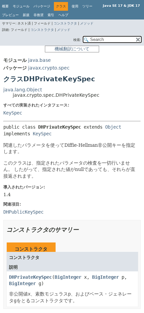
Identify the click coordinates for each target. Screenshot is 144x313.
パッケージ (41, 6)
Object (113, 127)
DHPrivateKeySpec (30, 277)
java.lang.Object (22, 89)
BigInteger (68, 277)
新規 (26, 15)
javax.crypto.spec (49, 68)
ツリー (87, 6)
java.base (39, 60)
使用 (75, 6)
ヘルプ (63, 15)
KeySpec (12, 113)
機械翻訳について (72, 48)
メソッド (86, 23)
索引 (51, 15)
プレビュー (10, 15)
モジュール (21, 6)
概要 (5, 6)
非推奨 (38, 15)
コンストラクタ (65, 23)
